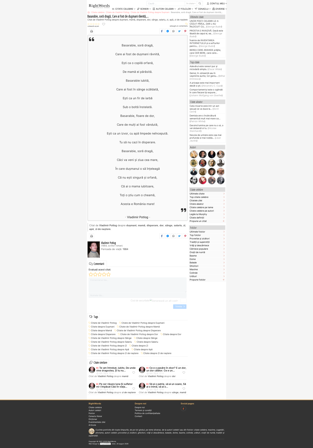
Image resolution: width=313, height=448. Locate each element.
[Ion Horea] (212, 180)
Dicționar (93, 419)
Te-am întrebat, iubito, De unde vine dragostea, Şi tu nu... (116, 369)
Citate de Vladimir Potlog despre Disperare (139, 330)
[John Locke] (194, 172)
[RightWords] (88, 12)
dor (174, 376)
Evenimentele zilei (97, 422)
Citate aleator (197, 204)
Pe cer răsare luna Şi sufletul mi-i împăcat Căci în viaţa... (114, 385)
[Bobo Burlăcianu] (203, 163)
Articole (92, 425)
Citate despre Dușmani (102, 326)
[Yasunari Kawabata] (221, 180)
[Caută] (200, 3)
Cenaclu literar (95, 416)
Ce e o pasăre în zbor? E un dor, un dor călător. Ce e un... (166, 369)
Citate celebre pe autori (202, 210)
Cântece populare (199, 249)
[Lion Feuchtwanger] (194, 180)
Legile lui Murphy (198, 214)
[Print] (91, 31)
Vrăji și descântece (199, 245)
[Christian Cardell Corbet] (203, 180)
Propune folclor (198, 279)
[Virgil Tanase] (221, 172)
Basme (193, 255)
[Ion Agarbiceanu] (203, 172)
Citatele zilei (196, 200)
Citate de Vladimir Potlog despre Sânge (111, 338)
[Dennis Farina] (203, 154)
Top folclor (195, 235)
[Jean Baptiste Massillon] (221, 163)
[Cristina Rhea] (194, 154)
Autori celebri (164, 9)
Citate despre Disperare (103, 334)
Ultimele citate (197, 193)
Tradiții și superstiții (200, 242)
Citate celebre (95, 407)
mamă (125, 376)
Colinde (193, 273)
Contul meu (217, 3)
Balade (193, 262)
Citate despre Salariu (147, 342)
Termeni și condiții (143, 410)
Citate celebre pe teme (201, 207)
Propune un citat (198, 221)
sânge (175, 392)
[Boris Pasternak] (212, 163)
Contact (138, 416)
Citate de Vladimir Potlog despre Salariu (111, 342)
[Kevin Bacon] (212, 154)
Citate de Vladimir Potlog (104, 323)
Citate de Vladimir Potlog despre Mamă (139, 326)
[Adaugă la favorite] (103, 24)
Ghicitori (194, 266)
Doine (193, 259)
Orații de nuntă (197, 252)
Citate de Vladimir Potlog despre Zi (109, 345)
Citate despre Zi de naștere (157, 353)
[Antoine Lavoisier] (194, 163)
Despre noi (140, 407)
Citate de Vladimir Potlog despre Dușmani (143, 323)
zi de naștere (129, 392)
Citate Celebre (124, 9)
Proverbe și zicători (200, 238)
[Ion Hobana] (221, 154)
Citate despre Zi (140, 345)
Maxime (194, 269)
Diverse (220, 9)
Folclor (185, 9)
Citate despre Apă (143, 349)
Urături (193, 276)
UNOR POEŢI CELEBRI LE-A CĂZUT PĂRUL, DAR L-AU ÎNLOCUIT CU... (204, 24)
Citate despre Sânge (146, 338)
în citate (190, 3)
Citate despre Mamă (101, 330)
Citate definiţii (197, 217)
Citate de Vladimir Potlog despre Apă (110, 349)
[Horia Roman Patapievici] (212, 172)
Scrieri (144, 9)
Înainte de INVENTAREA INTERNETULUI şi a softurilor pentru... (205, 43)
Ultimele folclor (197, 231)
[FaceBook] (183, 408)
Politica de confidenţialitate (147, 413)
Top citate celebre (199, 197)
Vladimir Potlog (137, 217)
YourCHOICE (105, 444)
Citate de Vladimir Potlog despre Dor (139, 334)
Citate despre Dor (172, 334)
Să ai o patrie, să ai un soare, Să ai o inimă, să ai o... (166, 385)
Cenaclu (202, 9)
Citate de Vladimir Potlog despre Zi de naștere (114, 353)
